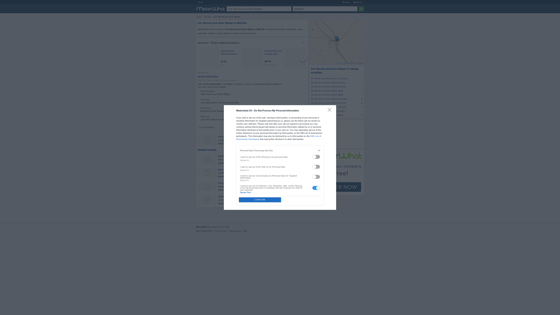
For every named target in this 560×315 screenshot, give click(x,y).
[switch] (316, 157)
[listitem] (280, 150)
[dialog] (280, 157)
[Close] (330, 111)
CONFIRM (259, 200)
